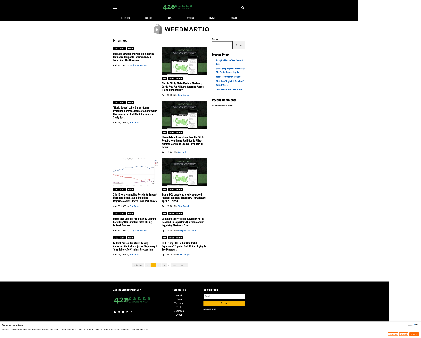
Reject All (404, 334)
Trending (131, 48)
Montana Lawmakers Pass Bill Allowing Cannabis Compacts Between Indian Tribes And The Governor (133, 57)
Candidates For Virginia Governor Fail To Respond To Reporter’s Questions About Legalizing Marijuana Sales (183, 222)
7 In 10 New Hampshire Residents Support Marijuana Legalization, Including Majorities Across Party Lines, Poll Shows (135, 198)
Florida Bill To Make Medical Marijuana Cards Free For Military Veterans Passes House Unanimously (183, 87)
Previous (139, 265)
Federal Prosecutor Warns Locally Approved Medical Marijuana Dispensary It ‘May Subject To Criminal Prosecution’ (135, 246)
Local (116, 48)
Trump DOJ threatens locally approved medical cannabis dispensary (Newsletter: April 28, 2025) (184, 198)
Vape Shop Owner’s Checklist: (228, 76)
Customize (393, 334)
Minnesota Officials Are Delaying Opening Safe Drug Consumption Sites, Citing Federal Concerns (134, 222)
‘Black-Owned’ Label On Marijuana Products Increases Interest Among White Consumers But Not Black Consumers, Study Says (135, 112)
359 (175, 265)
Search (215, 39)
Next (182, 265)
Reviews (122, 48)
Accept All (414, 334)
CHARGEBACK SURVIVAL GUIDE (229, 89)
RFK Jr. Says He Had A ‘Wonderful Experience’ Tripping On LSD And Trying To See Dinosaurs (184, 246)
